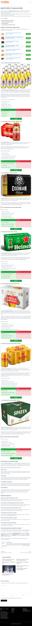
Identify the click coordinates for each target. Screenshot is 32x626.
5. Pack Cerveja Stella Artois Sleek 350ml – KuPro (12, 49)
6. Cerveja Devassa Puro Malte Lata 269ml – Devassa (13, 53)
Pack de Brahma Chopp (15, 534)
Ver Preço (28, 38)
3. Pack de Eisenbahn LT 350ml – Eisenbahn (12, 41)
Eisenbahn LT (14, 535)
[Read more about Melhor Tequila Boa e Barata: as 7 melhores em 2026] (23, 566)
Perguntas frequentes (5, 23)
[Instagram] (1, 547)
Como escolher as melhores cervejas (7, 21)
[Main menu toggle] (30, 2)
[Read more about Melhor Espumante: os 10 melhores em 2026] (23, 559)
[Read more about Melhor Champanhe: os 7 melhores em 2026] (8, 559)
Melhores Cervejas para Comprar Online (8, 20)
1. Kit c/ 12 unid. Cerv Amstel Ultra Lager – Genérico (13, 32)
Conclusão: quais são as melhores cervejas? (8, 24)
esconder (5, 18)
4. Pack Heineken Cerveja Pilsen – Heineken (12, 45)
